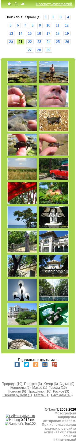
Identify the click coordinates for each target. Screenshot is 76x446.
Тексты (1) (41, 395)
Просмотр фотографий (54, 4)
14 (20, 33)
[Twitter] (26, 364)
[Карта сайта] (16, 5)
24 (48, 42)
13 (11, 33)
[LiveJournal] (63, 364)
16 (39, 33)
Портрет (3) (33, 384)
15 (30, 33)
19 (67, 33)
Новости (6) (17, 391)
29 (48, 50)
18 (58, 33)
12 (67, 25)
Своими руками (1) (17, 395)
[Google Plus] (54, 364)
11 (57, 25)
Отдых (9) (67, 384)
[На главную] (9, 5)
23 (39, 42)
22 (30, 42)
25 (58, 42)
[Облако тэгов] (23, 5)
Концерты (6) (20, 387)
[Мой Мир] (45, 364)
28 (39, 50)
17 (48, 33)
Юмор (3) (50, 384)
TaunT (53, 409)
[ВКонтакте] (17, 364)
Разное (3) (61, 391)
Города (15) (58, 387)
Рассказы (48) (62, 395)
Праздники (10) (39, 391)
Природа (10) (12, 384)
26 (67, 42)
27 (30, 50)
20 (11, 42)
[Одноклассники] (35, 364)
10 (48, 25)
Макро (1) (39, 387)
